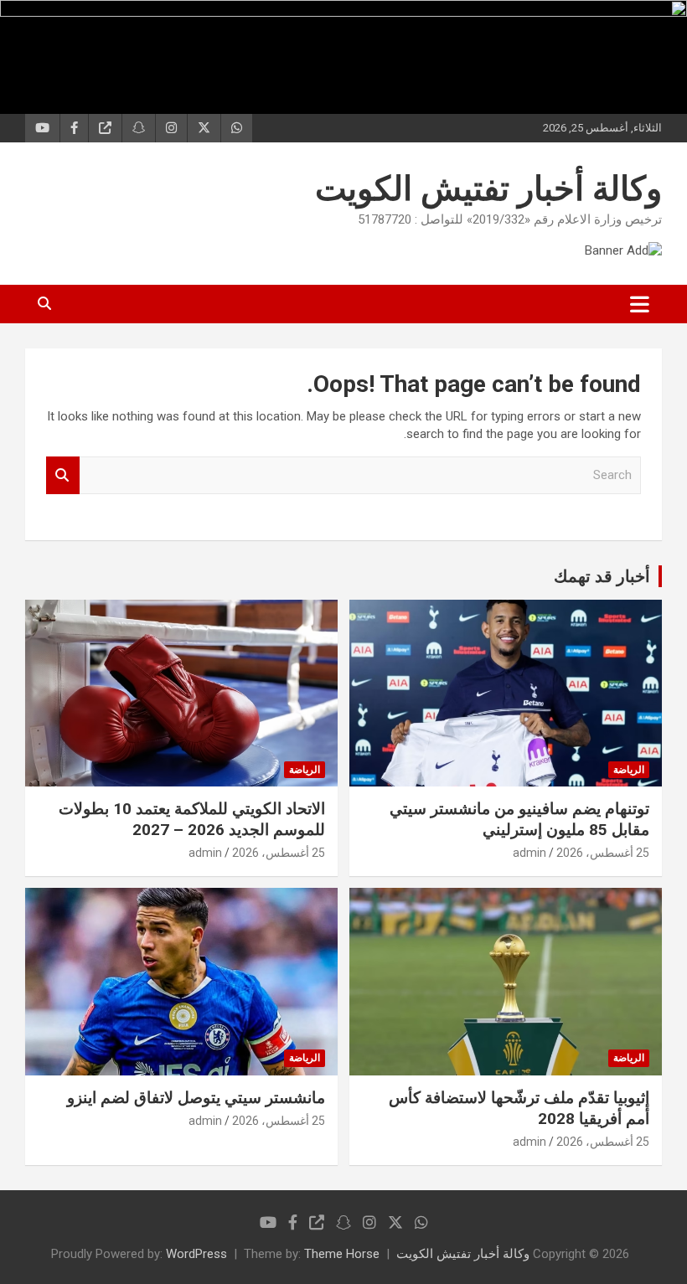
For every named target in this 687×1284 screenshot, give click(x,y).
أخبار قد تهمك (602, 576)
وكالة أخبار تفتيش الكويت (488, 189)
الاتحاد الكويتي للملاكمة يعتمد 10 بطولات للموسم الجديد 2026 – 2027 (192, 819)
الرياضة (628, 770)
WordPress (196, 1253)
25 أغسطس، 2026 (602, 852)
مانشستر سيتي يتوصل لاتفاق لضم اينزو (196, 1097)
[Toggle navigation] (639, 304)
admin (529, 852)
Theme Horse (342, 1253)
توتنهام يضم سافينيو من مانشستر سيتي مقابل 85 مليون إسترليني (519, 819)
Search (63, 475)
